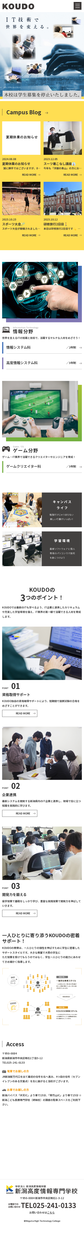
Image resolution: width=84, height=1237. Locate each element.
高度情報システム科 (41, 362)
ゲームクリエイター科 (41, 466)
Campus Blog (23, 112)
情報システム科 (41, 347)
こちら (51, 1212)
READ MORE (23, 713)
